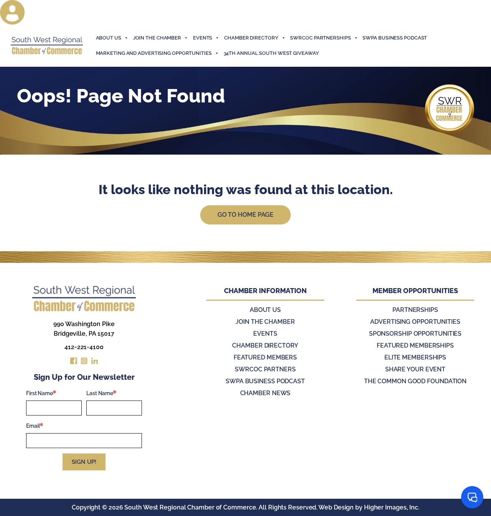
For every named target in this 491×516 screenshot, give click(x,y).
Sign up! (84, 461)
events (202, 38)
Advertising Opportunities (415, 321)
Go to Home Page (245, 214)
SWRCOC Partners (265, 369)
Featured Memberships (415, 345)
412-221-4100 (84, 347)
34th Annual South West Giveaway (271, 53)
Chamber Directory (251, 38)
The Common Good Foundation (415, 381)
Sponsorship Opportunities (415, 333)
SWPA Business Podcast (394, 38)
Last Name (99, 393)
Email (33, 426)
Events (265, 333)
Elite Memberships (415, 357)
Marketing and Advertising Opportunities (154, 53)
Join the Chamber (265, 321)
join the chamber (157, 38)
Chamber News (265, 393)
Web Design (336, 507)
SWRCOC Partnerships (320, 38)
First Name (39, 393)
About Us (108, 38)
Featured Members (265, 357)
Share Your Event (415, 369)
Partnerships (415, 309)
